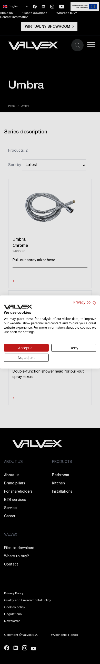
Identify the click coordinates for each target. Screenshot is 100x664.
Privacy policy (84, 302)
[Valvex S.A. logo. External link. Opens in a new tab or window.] (18, 307)
